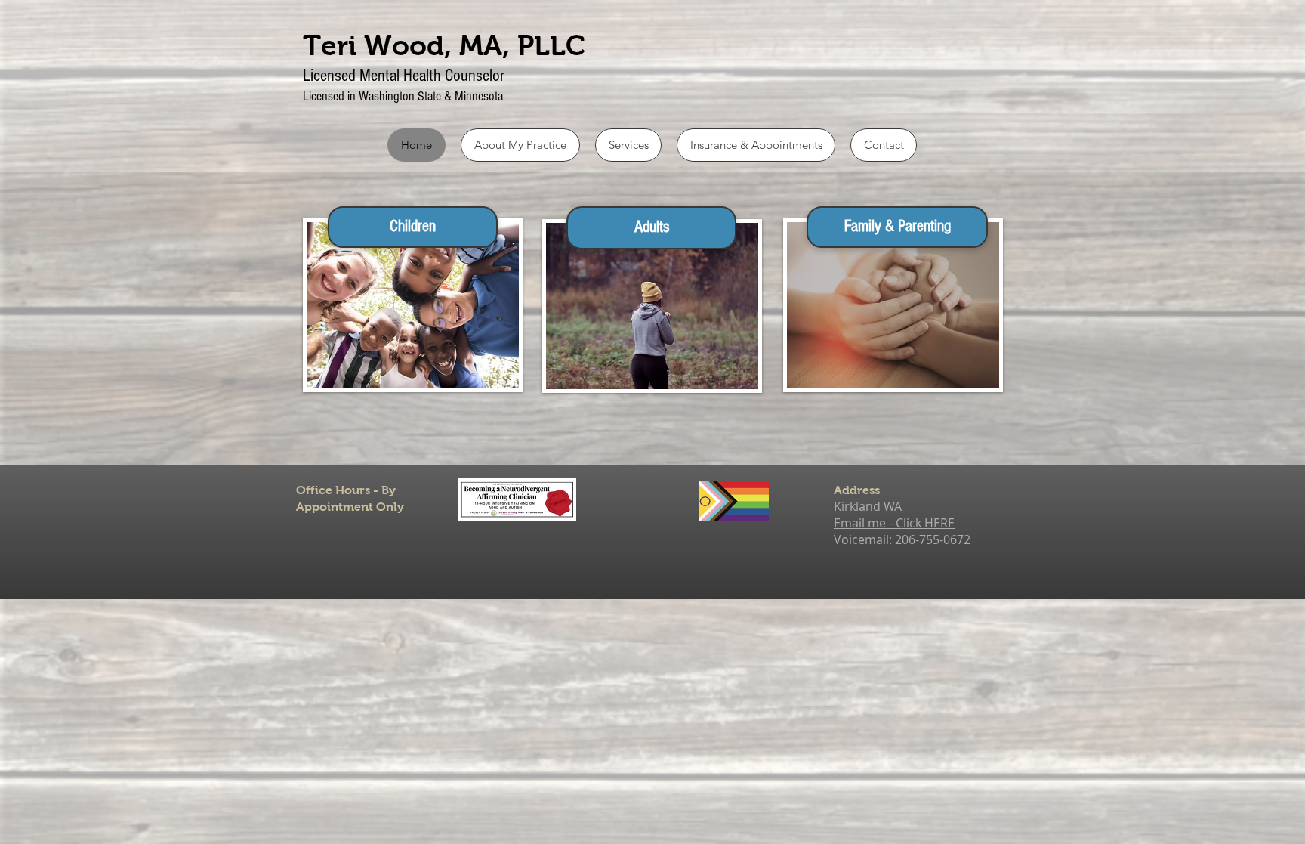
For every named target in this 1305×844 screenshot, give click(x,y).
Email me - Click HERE (894, 523)
